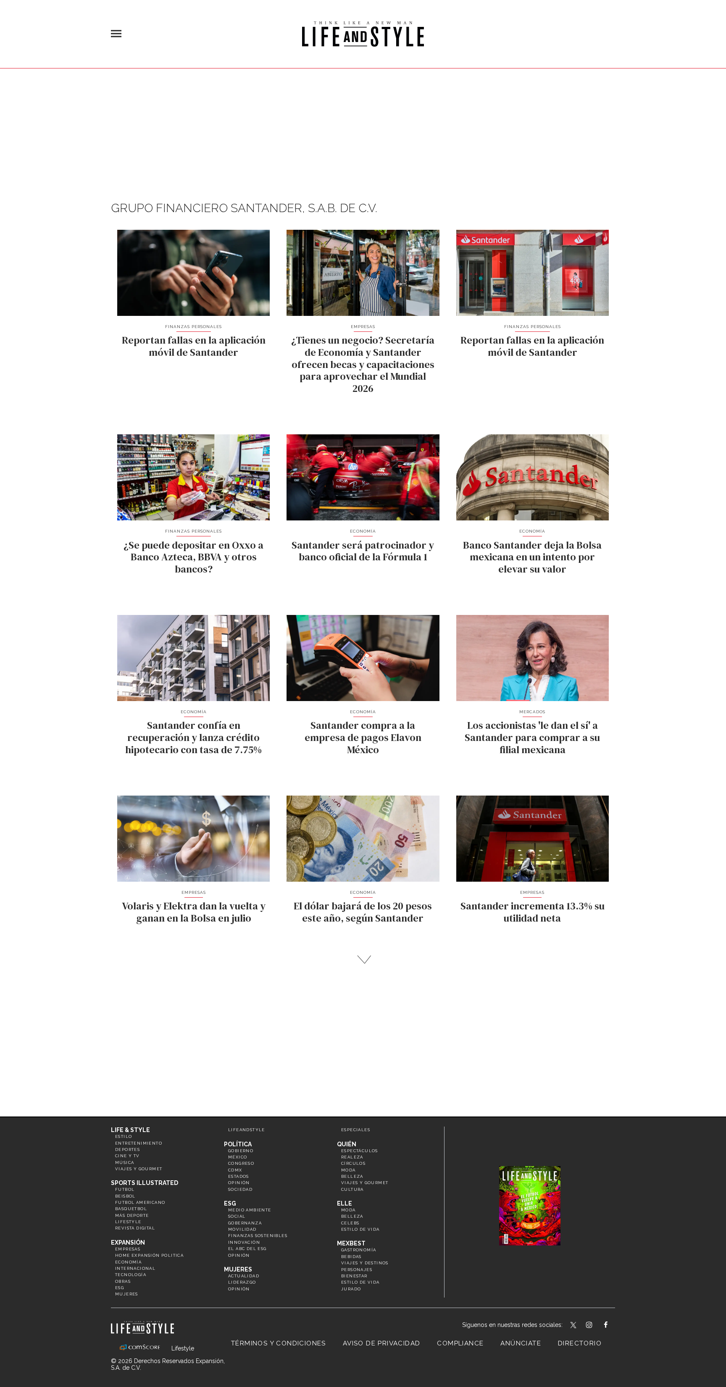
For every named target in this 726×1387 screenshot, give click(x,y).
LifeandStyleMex (574, 1325)
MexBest (351, 1243)
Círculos (353, 1163)
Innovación (244, 1242)
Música (124, 1162)
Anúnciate (520, 1343)
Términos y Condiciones (278, 1343)
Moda (348, 1170)
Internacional (135, 1268)
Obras (123, 1281)
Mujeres (126, 1294)
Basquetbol (131, 1208)
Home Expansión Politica (149, 1255)
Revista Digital (135, 1228)
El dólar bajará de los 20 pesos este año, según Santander (363, 912)
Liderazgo (242, 1282)
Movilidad (242, 1229)
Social (236, 1216)
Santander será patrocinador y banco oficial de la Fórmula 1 (363, 551)
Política (238, 1144)
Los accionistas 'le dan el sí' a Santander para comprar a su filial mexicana (532, 737)
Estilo (123, 1136)
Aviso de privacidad (382, 1343)
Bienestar (354, 1276)
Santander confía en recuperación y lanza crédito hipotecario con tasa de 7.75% (193, 737)
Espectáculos (359, 1150)
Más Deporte (132, 1215)
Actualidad (243, 1276)
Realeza (352, 1157)
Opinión (239, 1182)
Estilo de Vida (360, 1282)
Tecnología (130, 1274)
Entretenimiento (138, 1143)
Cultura (352, 1189)
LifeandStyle (246, 1129)
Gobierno (240, 1150)
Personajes (356, 1269)
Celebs (350, 1223)
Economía (363, 531)
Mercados (532, 711)
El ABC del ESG (247, 1248)
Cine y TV (127, 1155)
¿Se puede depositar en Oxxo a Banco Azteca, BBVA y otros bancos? (193, 557)
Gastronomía (358, 1250)
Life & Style (130, 1130)
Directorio (580, 1343)
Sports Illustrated (144, 1182)
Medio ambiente (249, 1210)
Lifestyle (128, 1221)
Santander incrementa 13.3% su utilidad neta (532, 912)
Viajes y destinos (365, 1263)
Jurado (351, 1289)
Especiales (355, 1129)
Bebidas (351, 1256)
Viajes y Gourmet (138, 1168)
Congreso (241, 1163)
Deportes (127, 1149)
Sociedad (240, 1189)
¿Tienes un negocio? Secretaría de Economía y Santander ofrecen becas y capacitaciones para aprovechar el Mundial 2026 (362, 364)
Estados (238, 1176)
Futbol (124, 1189)
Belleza (352, 1176)
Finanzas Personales (193, 326)
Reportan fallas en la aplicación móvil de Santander (194, 346)
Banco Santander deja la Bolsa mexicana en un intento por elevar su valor (532, 557)
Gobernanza (245, 1223)
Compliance (460, 1343)
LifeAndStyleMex (613, 1326)
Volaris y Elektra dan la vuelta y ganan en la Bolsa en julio (194, 912)
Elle (344, 1203)
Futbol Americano (140, 1202)
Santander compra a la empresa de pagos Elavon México (363, 737)
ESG (119, 1287)
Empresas (363, 326)
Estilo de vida (360, 1229)
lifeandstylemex (596, 1326)
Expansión (128, 1242)
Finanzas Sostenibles (257, 1235)
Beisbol (125, 1196)
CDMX (235, 1170)
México (237, 1157)
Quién (346, 1144)
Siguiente (363, 960)
